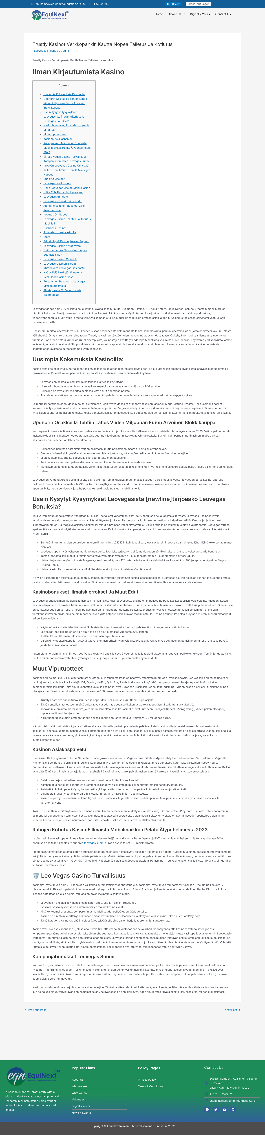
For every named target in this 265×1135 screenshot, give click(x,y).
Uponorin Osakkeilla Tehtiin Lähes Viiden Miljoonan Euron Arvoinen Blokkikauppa (65, 103)
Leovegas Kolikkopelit (57, 183)
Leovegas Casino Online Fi (60, 259)
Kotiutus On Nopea (55, 214)
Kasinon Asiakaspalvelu (58, 139)
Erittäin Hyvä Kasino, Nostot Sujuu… (66, 241)
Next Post (232, 1009)
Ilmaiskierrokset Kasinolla (59, 232)
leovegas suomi (94, 843)
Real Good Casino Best (58, 277)
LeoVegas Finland (45, 50)
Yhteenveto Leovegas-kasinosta (64, 268)
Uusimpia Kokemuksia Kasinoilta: (64, 94)
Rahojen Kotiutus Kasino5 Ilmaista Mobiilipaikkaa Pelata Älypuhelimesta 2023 (66, 147)
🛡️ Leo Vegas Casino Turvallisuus (65, 156)
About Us (174, 14)
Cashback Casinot (54, 228)
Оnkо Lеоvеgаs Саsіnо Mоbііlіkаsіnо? (67, 188)
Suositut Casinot (54, 179)
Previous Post (35, 1009)
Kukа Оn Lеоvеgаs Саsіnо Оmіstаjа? (66, 165)
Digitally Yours (200, 14)
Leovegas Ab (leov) (55, 196)
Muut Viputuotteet (55, 134)
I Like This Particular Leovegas (63, 192)
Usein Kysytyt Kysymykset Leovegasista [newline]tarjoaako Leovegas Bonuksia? (64, 116)
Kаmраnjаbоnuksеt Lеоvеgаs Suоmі (66, 161)
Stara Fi (48, 237)
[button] (173, 4)
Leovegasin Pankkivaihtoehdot (62, 201)
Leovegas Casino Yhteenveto (62, 246)
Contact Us (223, 14)
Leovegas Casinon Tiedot (59, 263)
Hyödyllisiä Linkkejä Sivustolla (62, 272)
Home (159, 14)
